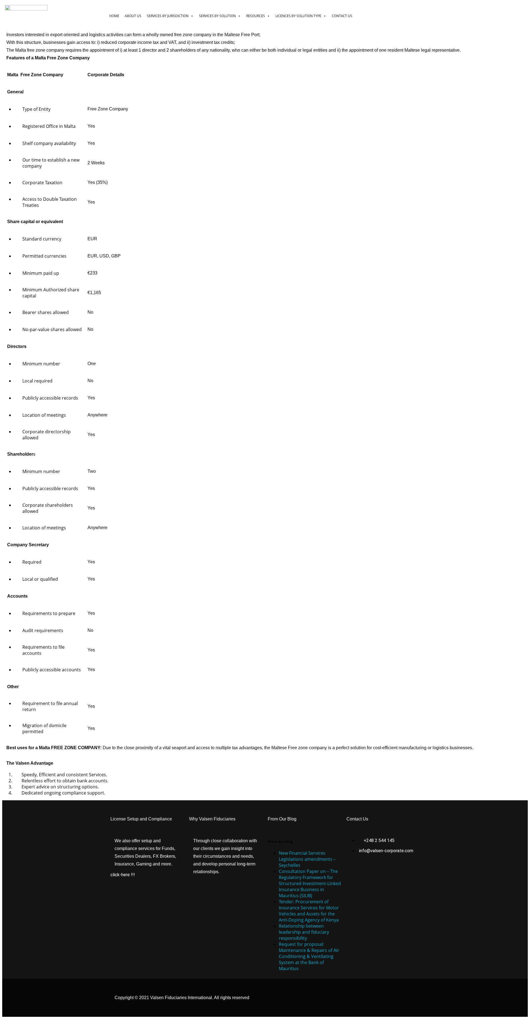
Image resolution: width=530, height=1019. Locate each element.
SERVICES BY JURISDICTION (168, 16)
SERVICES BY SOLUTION (217, 16)
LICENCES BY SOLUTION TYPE (298, 16)
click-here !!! (122, 874)
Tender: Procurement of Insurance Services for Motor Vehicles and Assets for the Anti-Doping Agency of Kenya (309, 911)
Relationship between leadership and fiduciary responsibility (304, 932)
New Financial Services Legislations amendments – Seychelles (307, 859)
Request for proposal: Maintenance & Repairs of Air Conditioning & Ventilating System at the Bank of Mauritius (309, 956)
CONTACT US (342, 16)
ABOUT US (133, 16)
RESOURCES (255, 16)
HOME (114, 16)
